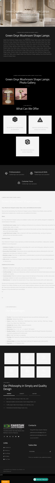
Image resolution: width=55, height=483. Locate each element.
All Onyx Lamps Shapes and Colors (19, 14)
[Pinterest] (16, 437)
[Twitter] (7, 437)
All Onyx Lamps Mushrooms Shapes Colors (39, 14)
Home (7, 14)
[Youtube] (19, 437)
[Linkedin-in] (10, 437)
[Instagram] (13, 437)
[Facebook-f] (4, 437)
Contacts (32, 425)
